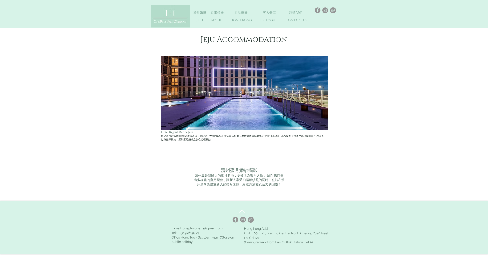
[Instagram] (325, 10)
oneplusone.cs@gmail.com (203, 228)
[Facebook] (317, 10)
